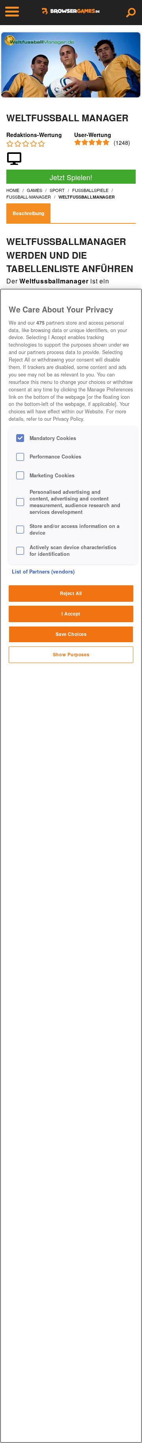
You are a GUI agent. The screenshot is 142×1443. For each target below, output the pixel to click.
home (12, 190)
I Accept (71, 613)
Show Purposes (71, 654)
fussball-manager (28, 197)
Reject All (71, 593)
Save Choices (71, 634)
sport (57, 190)
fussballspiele (90, 190)
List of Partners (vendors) (43, 571)
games (34, 190)
